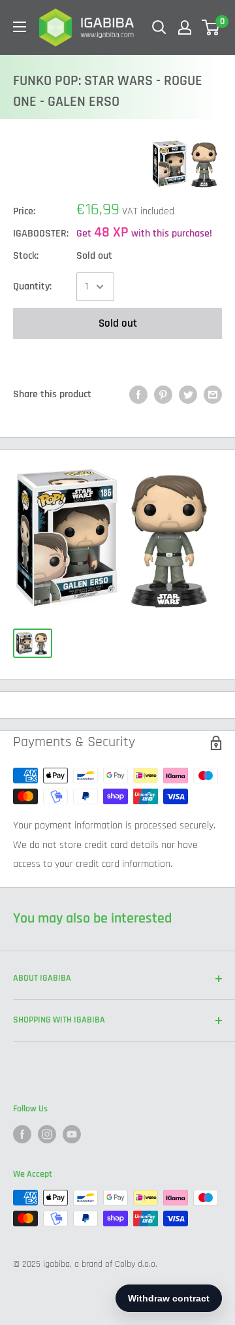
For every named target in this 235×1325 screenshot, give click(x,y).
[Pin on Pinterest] (163, 394)
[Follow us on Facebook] (22, 1134)
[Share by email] (213, 394)
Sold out (118, 323)
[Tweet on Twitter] (188, 394)
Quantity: (32, 286)
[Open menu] (19, 27)
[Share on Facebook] (138, 394)
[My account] (184, 27)
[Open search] (159, 27)
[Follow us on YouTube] (72, 1134)
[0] (211, 27)
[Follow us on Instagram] (47, 1134)
